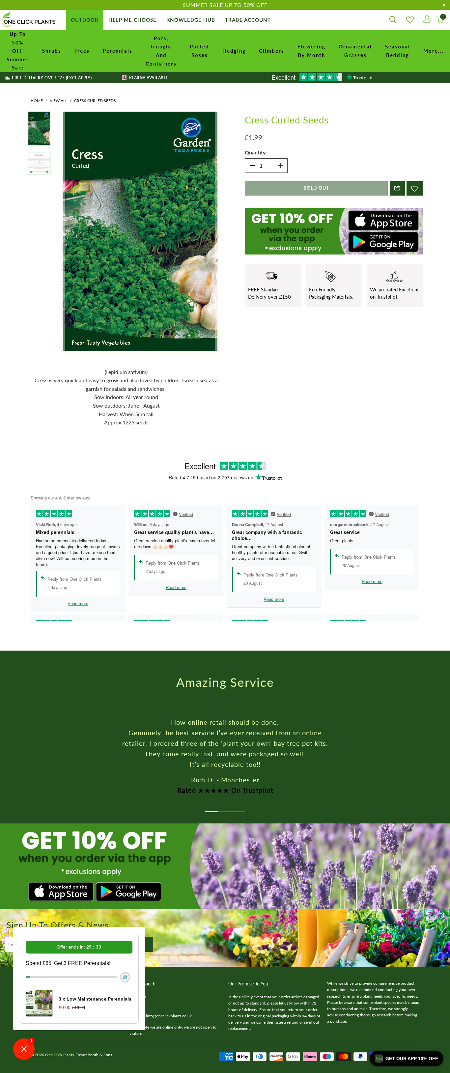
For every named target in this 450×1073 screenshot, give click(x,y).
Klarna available (148, 77)
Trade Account (248, 20)
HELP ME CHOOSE (132, 20)
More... (433, 51)
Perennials (117, 51)
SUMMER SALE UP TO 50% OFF (225, 5)
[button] (406, 1058)
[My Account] (426, 20)
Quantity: (256, 152)
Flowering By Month (311, 50)
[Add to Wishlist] (415, 188)
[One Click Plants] (29, 20)
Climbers (271, 51)
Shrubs (51, 51)
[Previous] (60, 197)
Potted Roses (199, 50)
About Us (137, 920)
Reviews (136, 926)
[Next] (220, 197)
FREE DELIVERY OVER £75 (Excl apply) (51, 77)
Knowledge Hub (190, 20)
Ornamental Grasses (355, 50)
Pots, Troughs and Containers (161, 51)
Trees (82, 51)
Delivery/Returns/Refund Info (56, 920)
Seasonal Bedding (397, 50)
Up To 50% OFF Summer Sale (18, 50)
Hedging (234, 51)
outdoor (84, 20)
